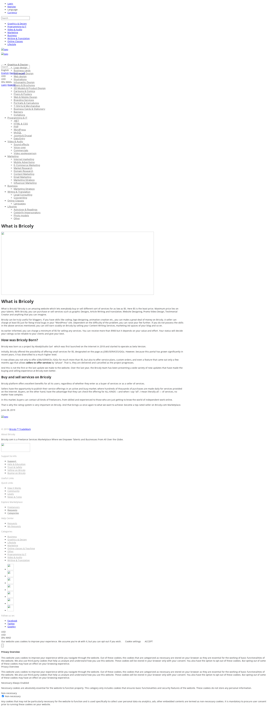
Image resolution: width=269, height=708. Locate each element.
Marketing (12, 32)
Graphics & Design (17, 23)
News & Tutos (14, 496)
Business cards (22, 70)
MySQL (17, 132)
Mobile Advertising (24, 162)
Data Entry (19, 138)
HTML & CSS (21, 123)
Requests (12, 523)
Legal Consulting (23, 194)
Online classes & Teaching (21, 548)
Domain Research (23, 171)
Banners (18, 111)
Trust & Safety (14, 467)
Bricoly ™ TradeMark (20, 429)
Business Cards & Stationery (29, 108)
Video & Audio (14, 29)
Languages (20, 203)
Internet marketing (24, 159)
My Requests (14, 526)
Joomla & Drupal (23, 135)
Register (11, 6)
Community (13, 490)
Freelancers (13, 507)
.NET (16, 120)
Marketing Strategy (24, 179)
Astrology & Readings (25, 209)
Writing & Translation (18, 38)
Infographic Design (24, 82)
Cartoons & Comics (24, 91)
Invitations (19, 114)
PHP (16, 126)
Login (10, 3)
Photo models (21, 215)
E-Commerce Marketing (27, 165)
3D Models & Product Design (30, 88)
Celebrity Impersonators (27, 212)
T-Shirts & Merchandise (27, 106)
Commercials (21, 150)
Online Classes (15, 41)
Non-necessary (13, 696)
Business (12, 35)
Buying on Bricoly (16, 473)
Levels (10, 493)
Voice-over (20, 147)
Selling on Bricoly (16, 470)
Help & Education (16, 464)
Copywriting (20, 197)
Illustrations (20, 79)
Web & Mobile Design (25, 97)
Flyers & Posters (23, 94)
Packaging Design (23, 73)
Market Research (23, 168)
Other (17, 218)
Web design (20, 76)
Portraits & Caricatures (26, 103)
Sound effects (21, 144)
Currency (12, 12)
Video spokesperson (25, 153)
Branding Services (24, 100)
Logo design (20, 67)
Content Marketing (24, 174)
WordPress (20, 129)
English (5, 73)
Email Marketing (22, 177)
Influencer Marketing (25, 182)
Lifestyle (11, 44)
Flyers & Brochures (24, 85)
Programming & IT (16, 26)
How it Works (14, 488)
